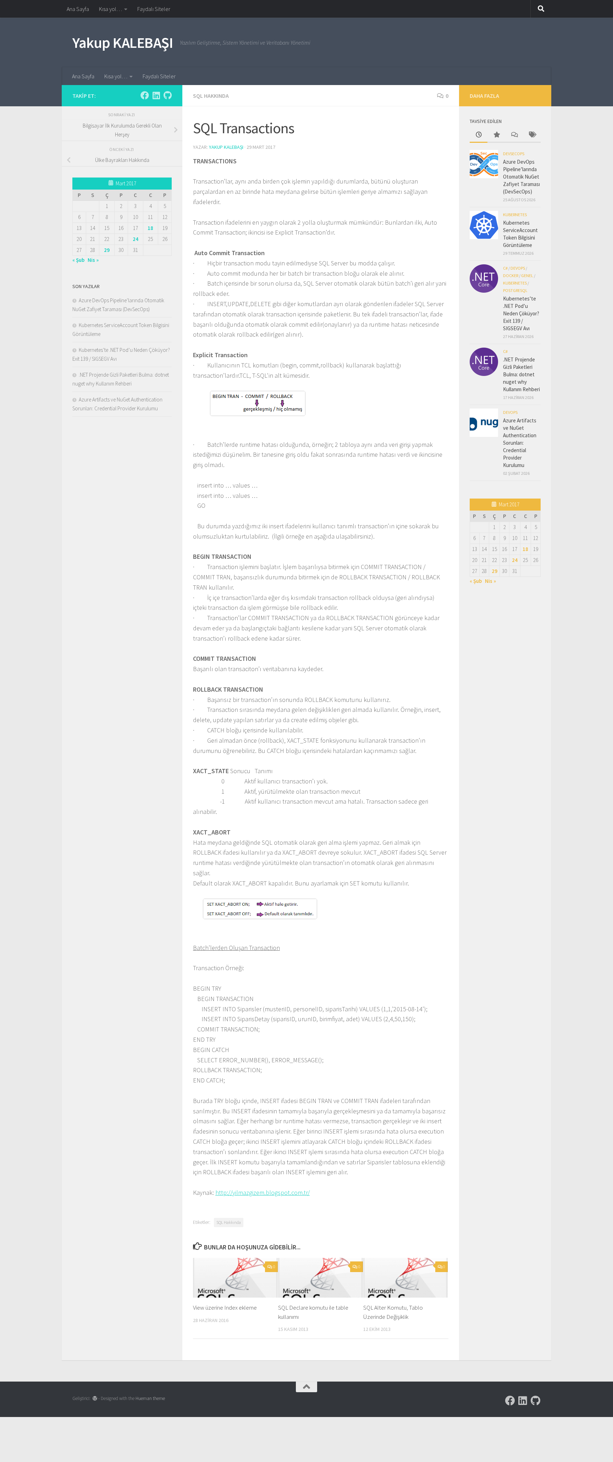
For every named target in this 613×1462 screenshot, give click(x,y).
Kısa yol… (110, 8)
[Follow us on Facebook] (144, 95)
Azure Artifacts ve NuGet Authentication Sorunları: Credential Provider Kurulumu (519, 442)
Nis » (93, 260)
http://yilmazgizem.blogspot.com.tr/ (262, 1192)
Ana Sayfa (78, 8)
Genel (527, 275)
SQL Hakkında (211, 95)
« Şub (78, 260)
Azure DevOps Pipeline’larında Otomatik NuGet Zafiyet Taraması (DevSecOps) (521, 176)
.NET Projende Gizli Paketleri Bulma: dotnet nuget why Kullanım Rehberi (521, 374)
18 (150, 228)
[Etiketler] (532, 135)
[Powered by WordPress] (95, 1398)
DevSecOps (513, 153)
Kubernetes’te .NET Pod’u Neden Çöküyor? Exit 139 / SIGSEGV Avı (521, 313)
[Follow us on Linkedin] (156, 95)
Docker (510, 275)
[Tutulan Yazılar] (496, 135)
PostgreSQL (515, 290)
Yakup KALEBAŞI (122, 42)
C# (505, 268)
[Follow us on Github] (167, 95)
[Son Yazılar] (478, 135)
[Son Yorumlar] (514, 135)
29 (107, 250)
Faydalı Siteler (153, 8)
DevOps (517, 268)
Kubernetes (515, 214)
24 (135, 239)
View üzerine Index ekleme (225, 1307)
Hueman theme (150, 1398)
